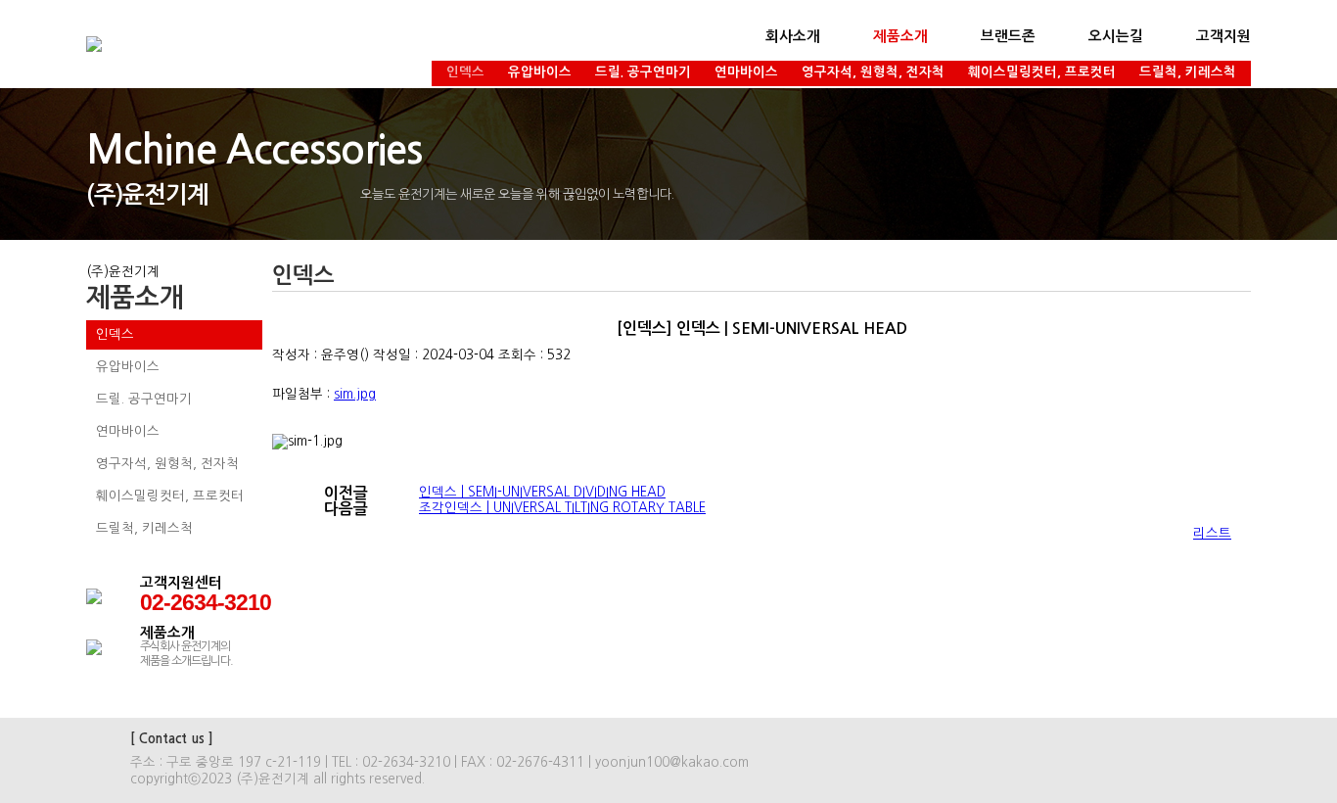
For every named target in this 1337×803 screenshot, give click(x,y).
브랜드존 (1008, 36)
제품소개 (900, 36)
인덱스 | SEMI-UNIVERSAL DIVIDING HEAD (542, 492)
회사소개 (792, 36)
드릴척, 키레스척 (1187, 72)
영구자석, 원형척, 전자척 (873, 72)
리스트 (1212, 533)
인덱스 (465, 72)
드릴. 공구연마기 (643, 72)
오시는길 (1115, 36)
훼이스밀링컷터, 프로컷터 (1042, 72)
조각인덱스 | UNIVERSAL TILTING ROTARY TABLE (562, 507)
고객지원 (1223, 36)
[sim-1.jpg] (307, 441)
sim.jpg (355, 394)
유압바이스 (540, 72)
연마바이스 (746, 72)
